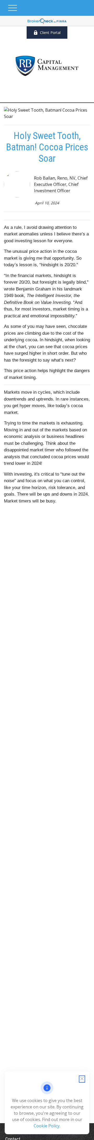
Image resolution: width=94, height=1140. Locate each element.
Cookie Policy (47, 1126)
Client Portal (50, 32)
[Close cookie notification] (82, 1079)
